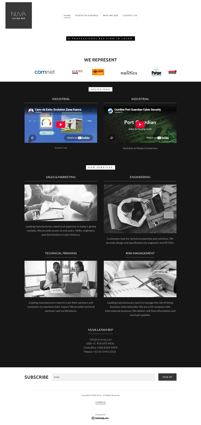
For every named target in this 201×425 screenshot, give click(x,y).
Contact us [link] (130, 15)
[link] (18, 15)
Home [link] (67, 15)
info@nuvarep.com (101, 339)
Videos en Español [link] (87, 15)
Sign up (167, 377)
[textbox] (103, 377)
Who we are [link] (110, 15)
